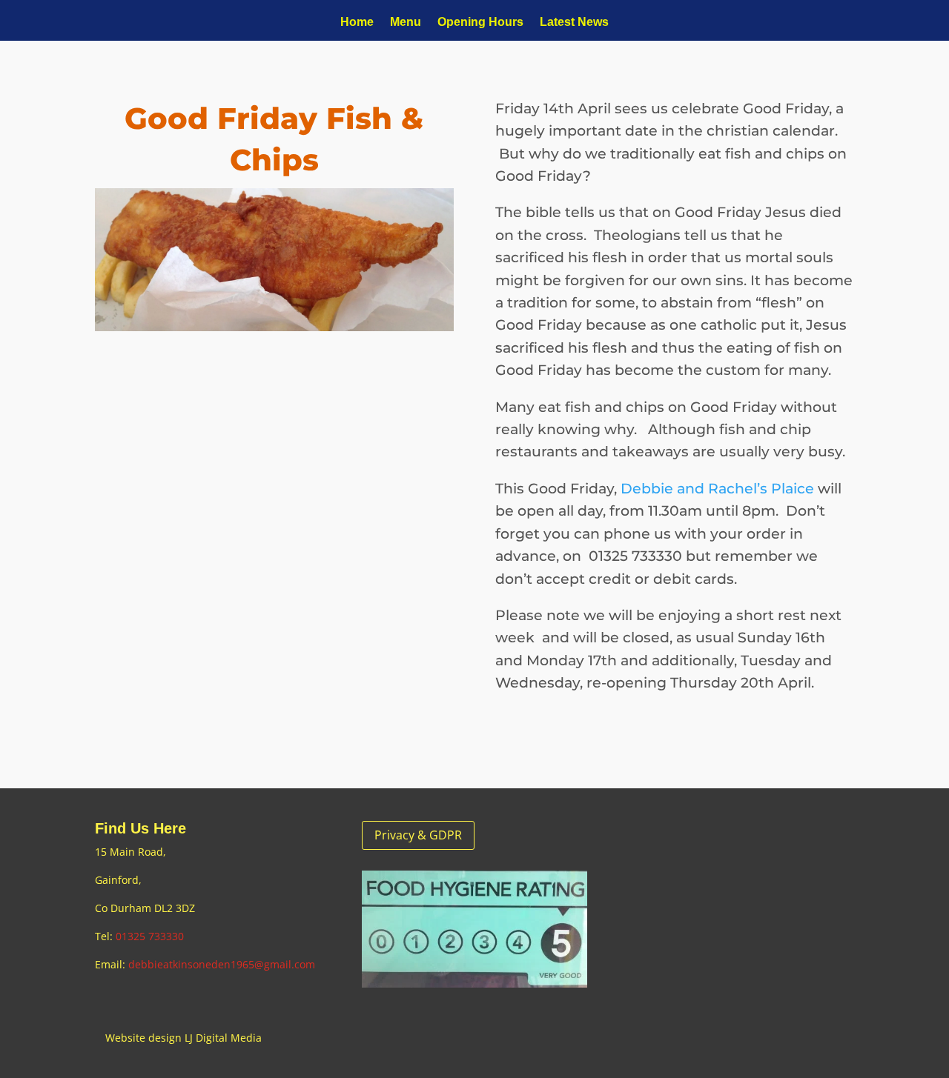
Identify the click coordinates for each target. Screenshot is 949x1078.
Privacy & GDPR (418, 835)
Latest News (574, 22)
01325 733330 (150, 936)
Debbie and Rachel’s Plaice (717, 488)
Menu (405, 22)
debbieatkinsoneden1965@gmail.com (221, 964)
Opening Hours (480, 22)
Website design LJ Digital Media (183, 1038)
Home (357, 22)
